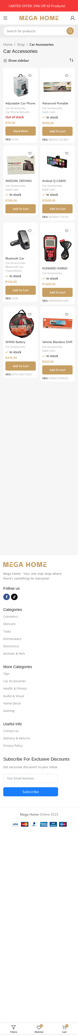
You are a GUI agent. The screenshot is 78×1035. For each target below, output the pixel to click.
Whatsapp (17, 516)
